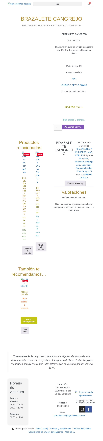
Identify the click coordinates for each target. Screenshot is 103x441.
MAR (74, 79)
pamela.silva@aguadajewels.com (69, 415)
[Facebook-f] (88, 409)
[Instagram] (82, 409)
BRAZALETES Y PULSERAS (42, 25)
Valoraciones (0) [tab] (75, 183)
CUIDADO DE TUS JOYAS (74, 85)
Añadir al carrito (73, 127)
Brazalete (83, 158)
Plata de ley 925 (84, 171)
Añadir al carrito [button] (27, 251)
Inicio (24, 25)
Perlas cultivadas (84, 168)
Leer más (25, 330)
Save (27, 154)
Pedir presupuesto (29, 320)
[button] (57, 4)
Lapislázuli (86, 165)
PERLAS (79, 155)
